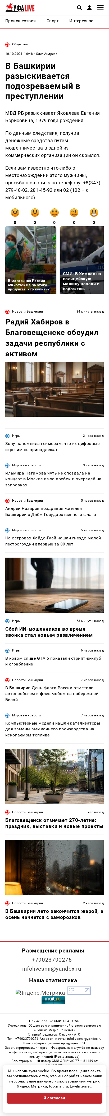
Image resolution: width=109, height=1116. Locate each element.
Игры (16, 436)
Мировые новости (26, 465)
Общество (20, 44)
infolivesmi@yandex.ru (51, 969)
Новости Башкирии (27, 311)
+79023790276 (52, 960)
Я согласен (54, 1098)
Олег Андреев (46, 54)
